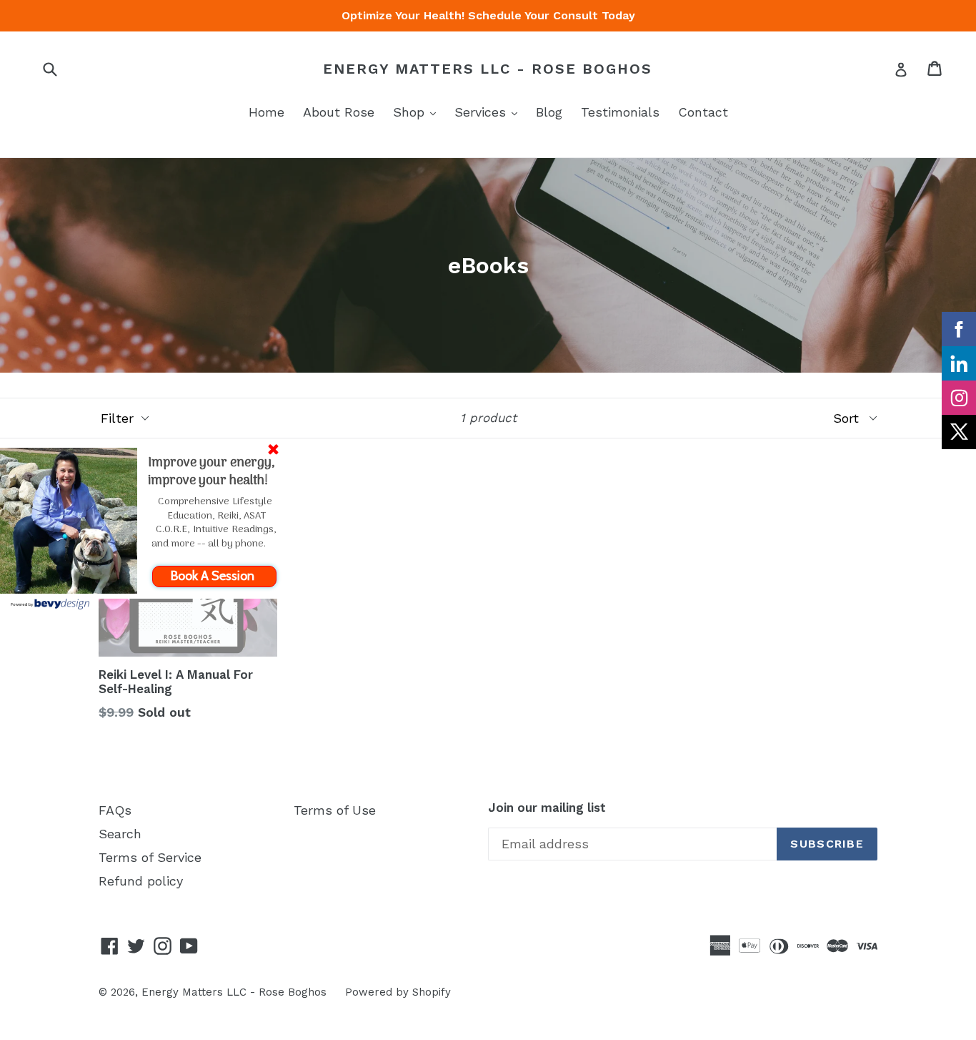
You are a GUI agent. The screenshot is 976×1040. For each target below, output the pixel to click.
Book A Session (214, 576)
